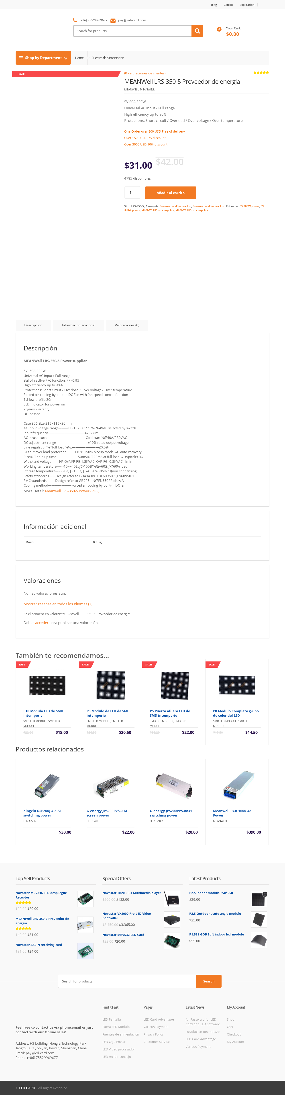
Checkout (234, 1034)
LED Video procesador (118, 1049)
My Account (235, 1042)
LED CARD (27, 1088)
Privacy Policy (153, 1034)
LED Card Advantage (159, 1019)
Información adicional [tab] (78, 325)
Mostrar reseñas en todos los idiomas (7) (58, 604)
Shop (230, 1019)
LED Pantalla (111, 1019)
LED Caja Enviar (114, 1042)
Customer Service (157, 1042)
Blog (214, 4)
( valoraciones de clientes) (144, 73)
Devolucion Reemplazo (203, 1032)
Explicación (247, 4)
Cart (230, 1027)
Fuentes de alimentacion (175, 206)
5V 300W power (249, 206)
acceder (42, 622)
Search (209, 981)
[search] (197, 31)
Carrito (228, 4)
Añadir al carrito (171, 192)
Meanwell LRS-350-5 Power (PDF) (72, 491)
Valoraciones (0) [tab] (127, 325)
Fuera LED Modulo (116, 1027)
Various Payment (156, 1027)
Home (79, 57)
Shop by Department (43, 57)
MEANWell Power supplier (157, 210)
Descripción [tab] (33, 325)
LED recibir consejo (116, 1056)
